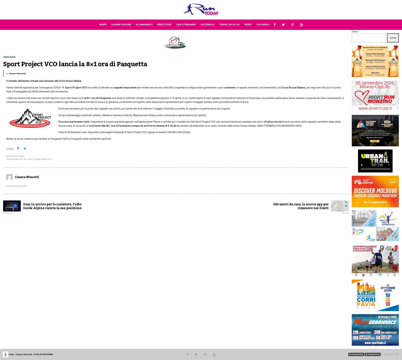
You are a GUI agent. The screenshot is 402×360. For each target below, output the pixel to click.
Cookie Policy (373, 354)
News (21, 156)
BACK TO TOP (392, 354)
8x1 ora (23, 159)
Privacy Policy (357, 354)
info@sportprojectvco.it (276, 121)
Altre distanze (12, 156)
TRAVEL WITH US (229, 24)
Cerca (355, 31)
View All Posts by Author (16, 186)
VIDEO (248, 24)
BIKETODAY (164, 24)
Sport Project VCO (44, 159)
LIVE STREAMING (186, 24)
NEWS (102, 24)
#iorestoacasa (12, 159)
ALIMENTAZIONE (121, 24)
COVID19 (31, 159)
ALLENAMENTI (144, 24)
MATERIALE (207, 24)
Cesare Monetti (17, 73)
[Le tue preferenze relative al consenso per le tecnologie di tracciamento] (5, 354)
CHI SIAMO (262, 24)
